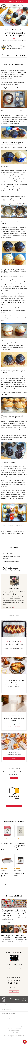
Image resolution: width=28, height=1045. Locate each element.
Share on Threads (24, 55)
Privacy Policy (9, 1028)
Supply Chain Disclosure (9, 1026)
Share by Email (18, 55)
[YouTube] (11, 983)
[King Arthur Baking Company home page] (3, 7)
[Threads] (17, 980)
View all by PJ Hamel (8, 607)
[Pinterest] (19, 980)
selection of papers (19, 533)
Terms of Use (18, 1028)
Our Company (6, 1018)
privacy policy (16, 972)
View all (14, 777)
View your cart (22, 5)
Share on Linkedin (22, 55)
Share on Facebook (16, 55)
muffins (10, 568)
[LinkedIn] (8, 983)
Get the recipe (14, 758)
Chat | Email (17, 806)
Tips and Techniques (16, 29)
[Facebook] (8, 980)
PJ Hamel (9, 46)
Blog (6, 29)
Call (9, 806)
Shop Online (5, 1004)
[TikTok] (11, 980)
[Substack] (17, 983)
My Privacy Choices (14, 1032)
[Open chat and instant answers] (25, 1042)
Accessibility (19, 1026)
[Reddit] (14, 983)
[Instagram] (14, 980)
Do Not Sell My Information (14, 1030)
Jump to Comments (14, 537)
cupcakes (15, 568)
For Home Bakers (6, 1009)
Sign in (18, 5)
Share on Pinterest (20, 55)
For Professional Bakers (8, 1013)
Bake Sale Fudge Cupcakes (11, 561)
